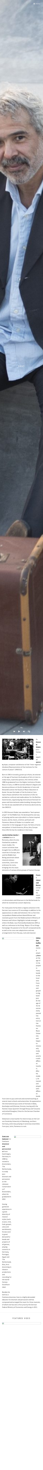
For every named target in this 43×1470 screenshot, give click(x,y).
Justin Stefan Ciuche (10, 835)
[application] (21, 730)
